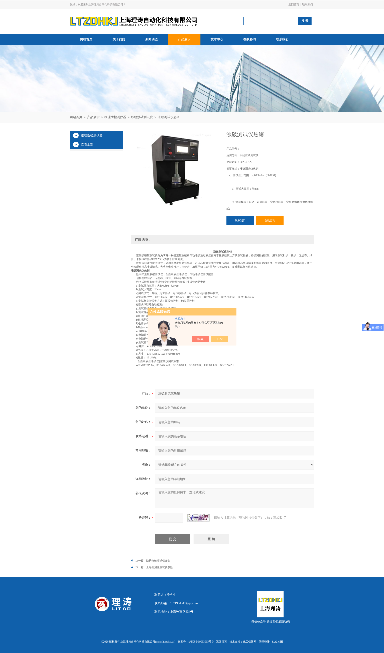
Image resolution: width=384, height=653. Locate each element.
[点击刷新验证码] (198, 518)
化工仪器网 (249, 641)
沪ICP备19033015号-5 (201, 641)
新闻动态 (151, 39)
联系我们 (307, 4)
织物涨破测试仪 (142, 117)
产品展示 (184, 39)
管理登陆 (264, 641)
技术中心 (217, 39)
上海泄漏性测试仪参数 (159, 567)
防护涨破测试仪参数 (158, 560)
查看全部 (87, 144)
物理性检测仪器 (115, 117)
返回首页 (293, 4)
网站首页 (86, 39)
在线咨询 (249, 39)
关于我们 (119, 39)
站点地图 (277, 641)
